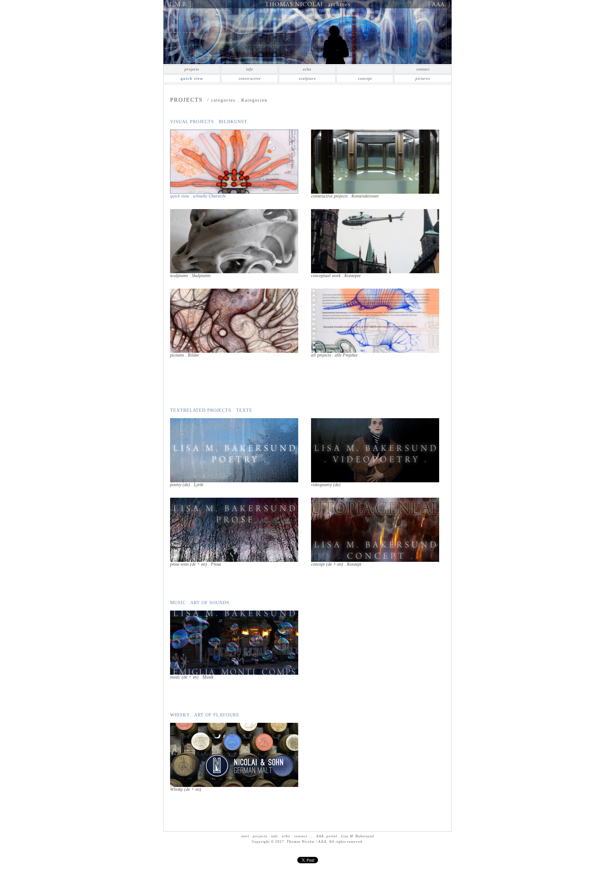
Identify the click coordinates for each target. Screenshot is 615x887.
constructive (250, 78)
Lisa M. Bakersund (357, 836)
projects (191, 69)
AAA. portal (326, 836)
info (249, 69)
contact (423, 69)
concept (365, 78)
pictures (422, 78)
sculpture (307, 78)
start (245, 836)
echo (307, 69)
